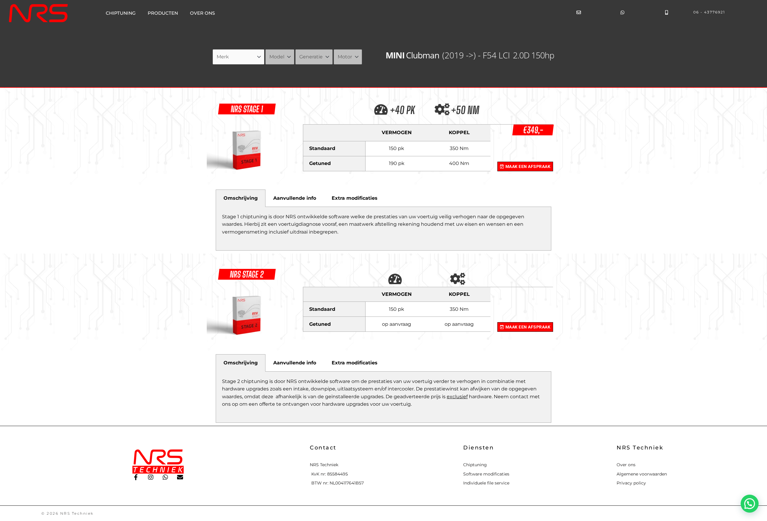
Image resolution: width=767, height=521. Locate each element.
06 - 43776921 (709, 12)
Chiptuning (121, 13)
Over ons (202, 13)
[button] (750, 504)
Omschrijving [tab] (241, 198)
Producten (163, 13)
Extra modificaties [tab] (355, 198)
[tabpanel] (383, 229)
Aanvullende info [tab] (294, 198)
